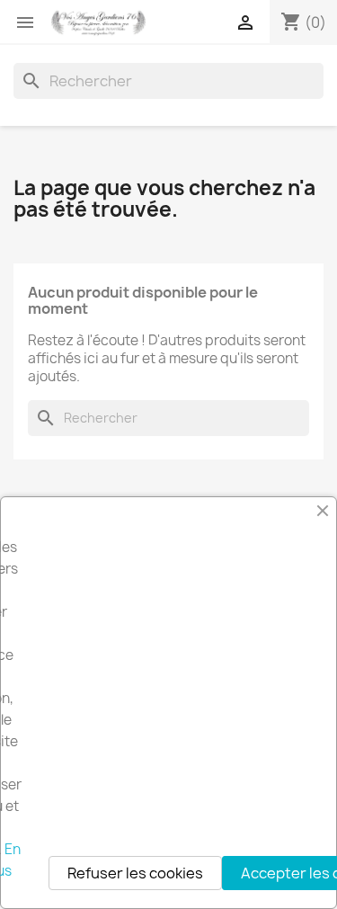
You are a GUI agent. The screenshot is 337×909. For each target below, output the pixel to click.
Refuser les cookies (135, 873)
